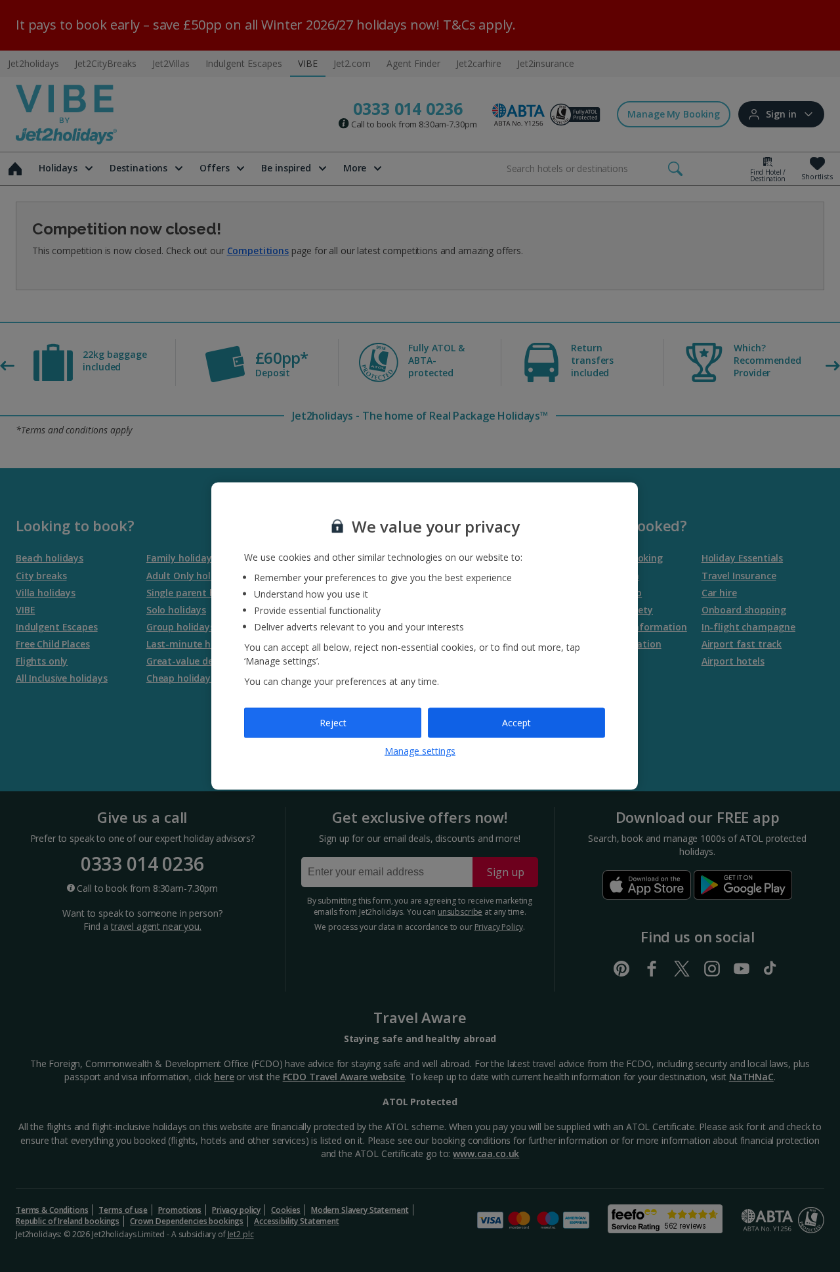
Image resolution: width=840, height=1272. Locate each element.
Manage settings (420, 750)
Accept (516, 722)
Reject (333, 722)
